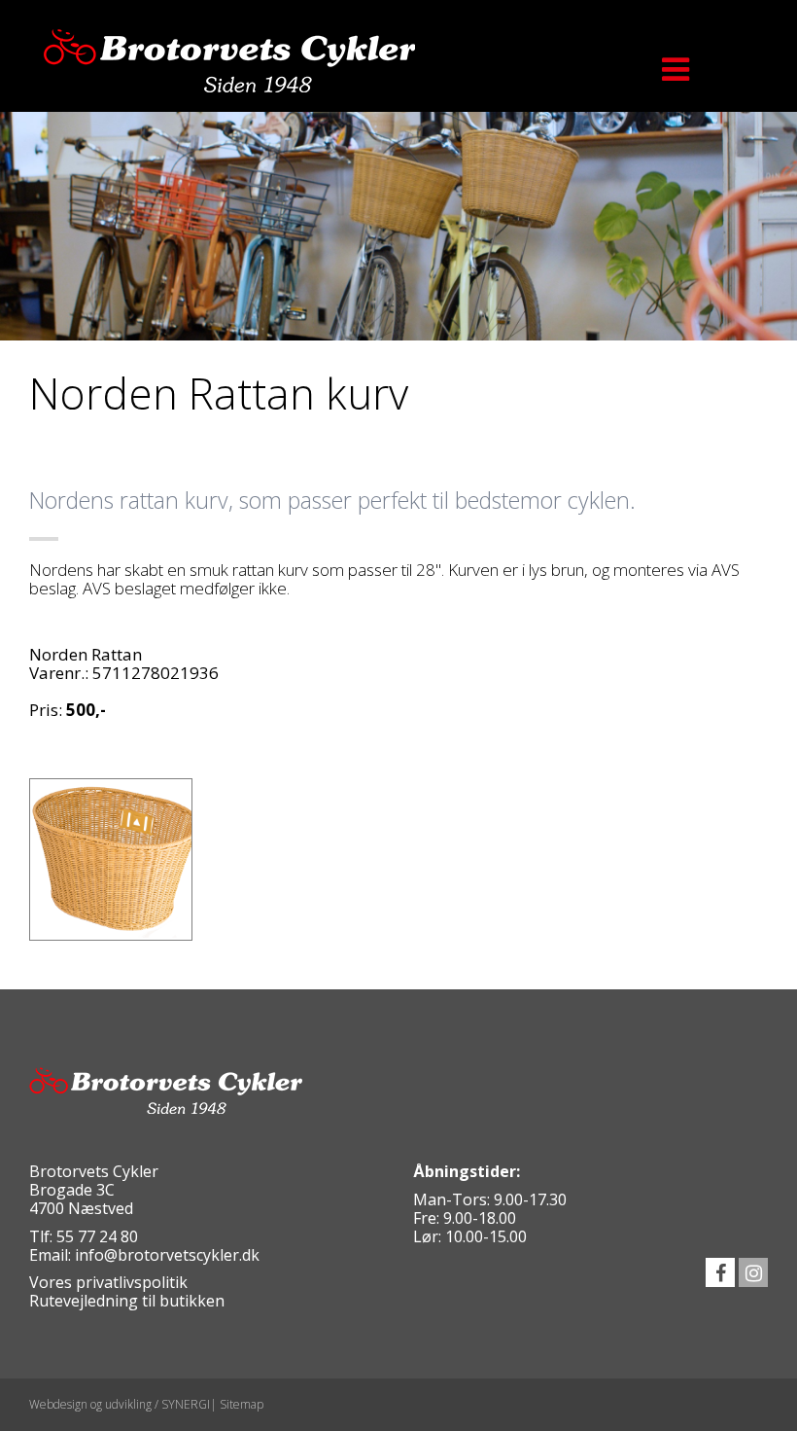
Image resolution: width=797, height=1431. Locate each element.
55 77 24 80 (97, 1236)
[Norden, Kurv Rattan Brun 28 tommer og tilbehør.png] (110, 860)
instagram (753, 1272)
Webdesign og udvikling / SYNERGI (119, 1404)
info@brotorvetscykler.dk (167, 1255)
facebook (720, 1272)
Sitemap (241, 1404)
